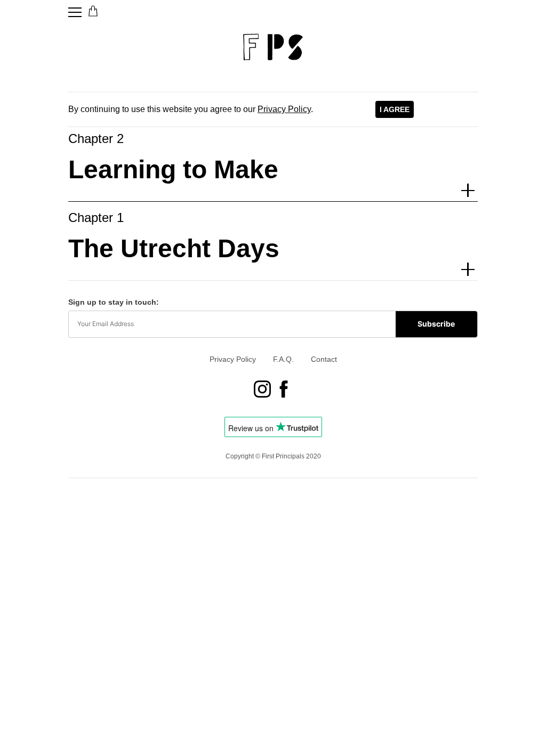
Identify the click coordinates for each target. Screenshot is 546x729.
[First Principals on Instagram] (262, 390)
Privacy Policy (284, 109)
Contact (324, 359)
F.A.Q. (283, 359)
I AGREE (395, 109)
